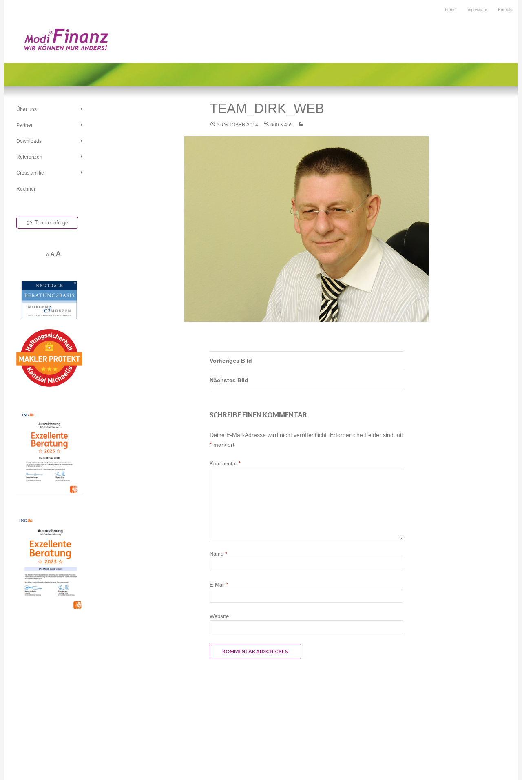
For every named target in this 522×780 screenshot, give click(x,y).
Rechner (25, 189)
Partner (24, 125)
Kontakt (505, 9)
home (450, 9)
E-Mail (219, 585)
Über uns (26, 109)
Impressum (477, 9)
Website (219, 616)
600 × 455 (281, 124)
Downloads (29, 141)
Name (218, 554)
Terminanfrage (51, 222)
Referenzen (29, 157)
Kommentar (225, 464)
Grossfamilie (30, 173)
